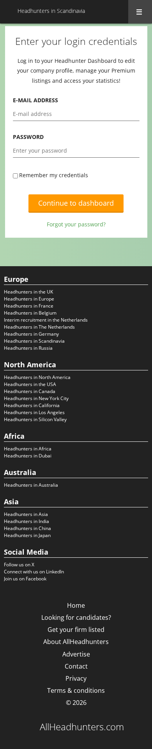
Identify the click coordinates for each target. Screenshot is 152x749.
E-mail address (35, 100)
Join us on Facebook (25, 578)
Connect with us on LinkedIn (34, 571)
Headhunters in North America (37, 377)
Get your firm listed (76, 629)
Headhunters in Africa (27, 448)
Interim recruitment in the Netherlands (46, 320)
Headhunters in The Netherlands (39, 327)
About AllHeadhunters (76, 641)
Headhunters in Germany (31, 334)
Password (28, 137)
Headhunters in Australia (31, 485)
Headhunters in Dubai (27, 455)
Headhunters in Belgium (30, 313)
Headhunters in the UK (28, 291)
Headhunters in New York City (36, 398)
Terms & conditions (76, 690)
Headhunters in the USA (30, 384)
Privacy (76, 678)
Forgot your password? (76, 224)
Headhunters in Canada (29, 391)
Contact (76, 666)
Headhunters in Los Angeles (34, 412)
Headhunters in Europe (29, 298)
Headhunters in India (26, 521)
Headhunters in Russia (28, 348)
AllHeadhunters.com (82, 726)
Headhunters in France (28, 305)
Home (76, 605)
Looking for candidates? (76, 617)
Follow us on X (19, 564)
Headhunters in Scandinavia (34, 341)
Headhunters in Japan (27, 535)
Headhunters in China (27, 528)
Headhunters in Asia (26, 514)
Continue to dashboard (76, 203)
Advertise (76, 654)
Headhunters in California (32, 405)
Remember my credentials (53, 175)
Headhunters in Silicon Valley (35, 419)
